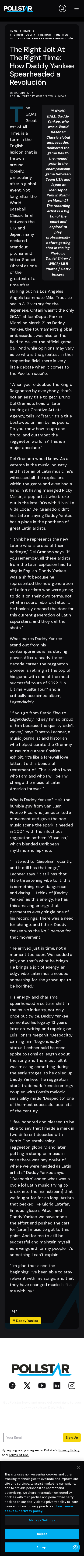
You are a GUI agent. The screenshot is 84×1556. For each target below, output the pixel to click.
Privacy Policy (69, 1450)
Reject (42, 1534)
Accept (42, 1547)
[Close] (78, 1467)
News (62, 96)
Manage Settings (42, 1520)
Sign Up (72, 1437)
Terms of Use (19, 1455)
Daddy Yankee (25, 1321)
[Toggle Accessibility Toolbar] (75, 1547)
